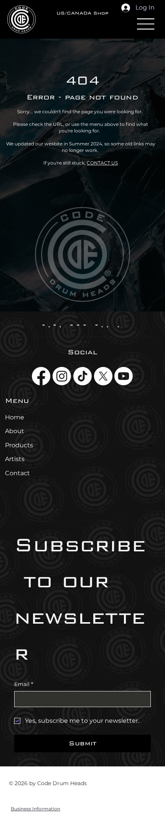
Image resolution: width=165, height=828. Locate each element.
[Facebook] (41, 376)
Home (14, 417)
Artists (15, 459)
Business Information (35, 809)
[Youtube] (123, 376)
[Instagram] (62, 376)
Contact (17, 473)
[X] (103, 376)
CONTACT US (102, 163)
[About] (150, 431)
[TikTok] (82, 376)
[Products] (150, 445)
